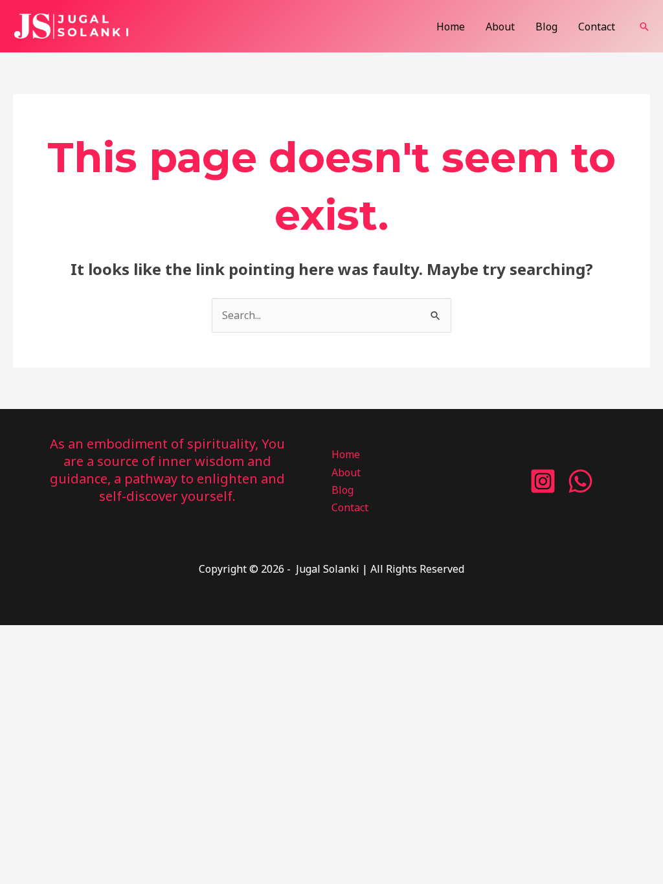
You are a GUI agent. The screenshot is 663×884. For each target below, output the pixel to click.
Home (450, 26)
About (500, 26)
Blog (546, 26)
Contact (596, 26)
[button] (644, 26)
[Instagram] (543, 481)
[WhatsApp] (580, 481)
